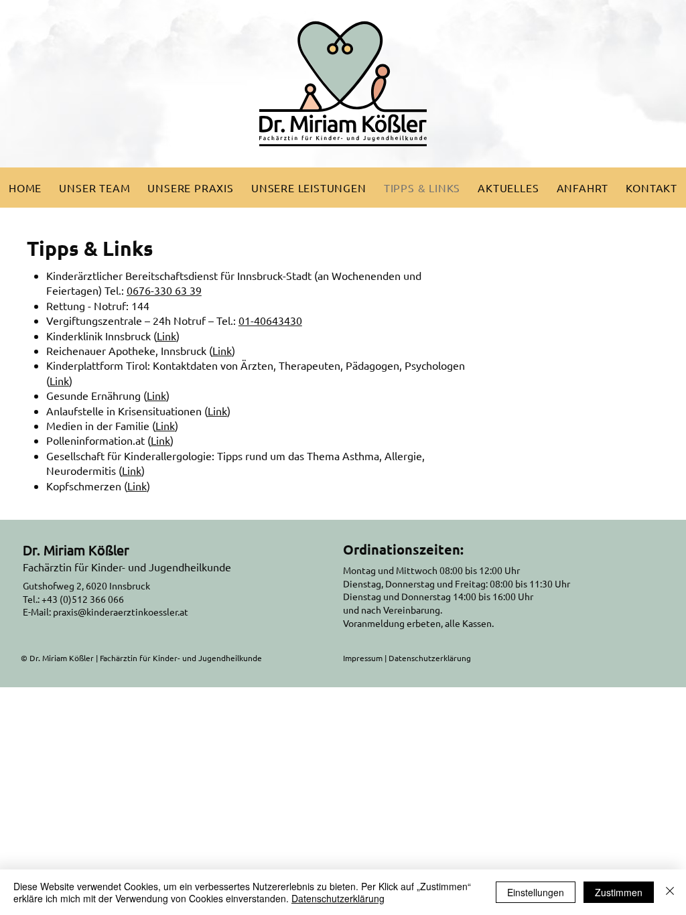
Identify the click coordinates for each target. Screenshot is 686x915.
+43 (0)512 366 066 (83, 599)
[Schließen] (670, 892)
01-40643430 (270, 320)
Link (166, 335)
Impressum (363, 657)
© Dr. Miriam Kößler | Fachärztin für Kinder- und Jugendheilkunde (141, 657)
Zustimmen (618, 892)
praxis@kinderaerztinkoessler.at (120, 612)
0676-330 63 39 (164, 290)
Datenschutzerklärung (430, 657)
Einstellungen (535, 892)
